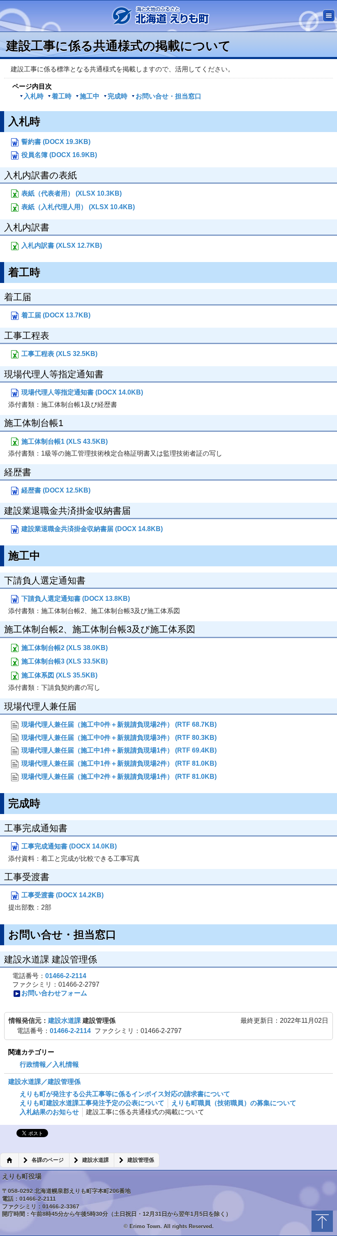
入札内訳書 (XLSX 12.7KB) (61, 245)
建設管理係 (140, 1160)
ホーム (9, 1160)
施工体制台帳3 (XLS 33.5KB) (64, 661)
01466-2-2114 (65, 975)
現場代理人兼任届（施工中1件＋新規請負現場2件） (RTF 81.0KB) (118, 763)
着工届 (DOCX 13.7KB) (55, 315)
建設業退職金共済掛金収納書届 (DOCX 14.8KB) (91, 528)
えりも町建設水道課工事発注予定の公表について (92, 1102)
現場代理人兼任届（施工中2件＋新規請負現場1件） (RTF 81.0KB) (118, 776)
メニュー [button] (329, 15)
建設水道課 (65, 1020)
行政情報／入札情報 (49, 1064)
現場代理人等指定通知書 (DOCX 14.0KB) (81, 392)
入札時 (34, 96)
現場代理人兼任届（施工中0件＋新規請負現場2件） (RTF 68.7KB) (118, 724)
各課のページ (48, 1160)
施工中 (89, 96)
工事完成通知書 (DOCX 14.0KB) (68, 846)
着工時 (62, 96)
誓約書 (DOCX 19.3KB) (55, 141)
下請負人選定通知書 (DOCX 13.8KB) (75, 598)
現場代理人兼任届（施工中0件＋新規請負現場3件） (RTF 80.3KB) (118, 737)
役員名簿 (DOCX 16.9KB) (58, 154)
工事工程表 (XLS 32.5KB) (58, 353)
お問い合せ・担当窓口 (168, 96)
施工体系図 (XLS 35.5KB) (58, 675)
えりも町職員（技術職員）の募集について (233, 1102)
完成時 (117, 96)
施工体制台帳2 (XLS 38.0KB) (64, 647)
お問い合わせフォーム (54, 993)
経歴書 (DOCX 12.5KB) (55, 490)
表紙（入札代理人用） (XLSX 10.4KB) (77, 206)
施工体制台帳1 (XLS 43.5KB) (64, 441)
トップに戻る (322, 1221)
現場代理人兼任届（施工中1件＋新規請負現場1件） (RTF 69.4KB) (118, 750)
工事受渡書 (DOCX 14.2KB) (62, 895)
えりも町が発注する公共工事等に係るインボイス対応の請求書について (125, 1093)
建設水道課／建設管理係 (44, 1081)
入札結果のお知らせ (49, 1111)
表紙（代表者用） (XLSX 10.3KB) (71, 193)
